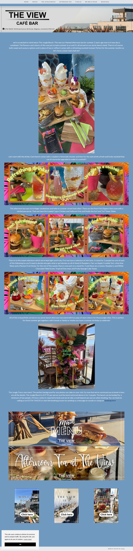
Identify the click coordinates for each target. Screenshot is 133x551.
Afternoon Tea (65, 2)
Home (26, 2)
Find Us (78, 2)
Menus (34, 2)
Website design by (116, 548)
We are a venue (91, 2)
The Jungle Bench (48, 2)
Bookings (105, 2)
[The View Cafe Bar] (66, 19)
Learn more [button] (28, 539)
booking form (110, 400)
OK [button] (20, 544)
